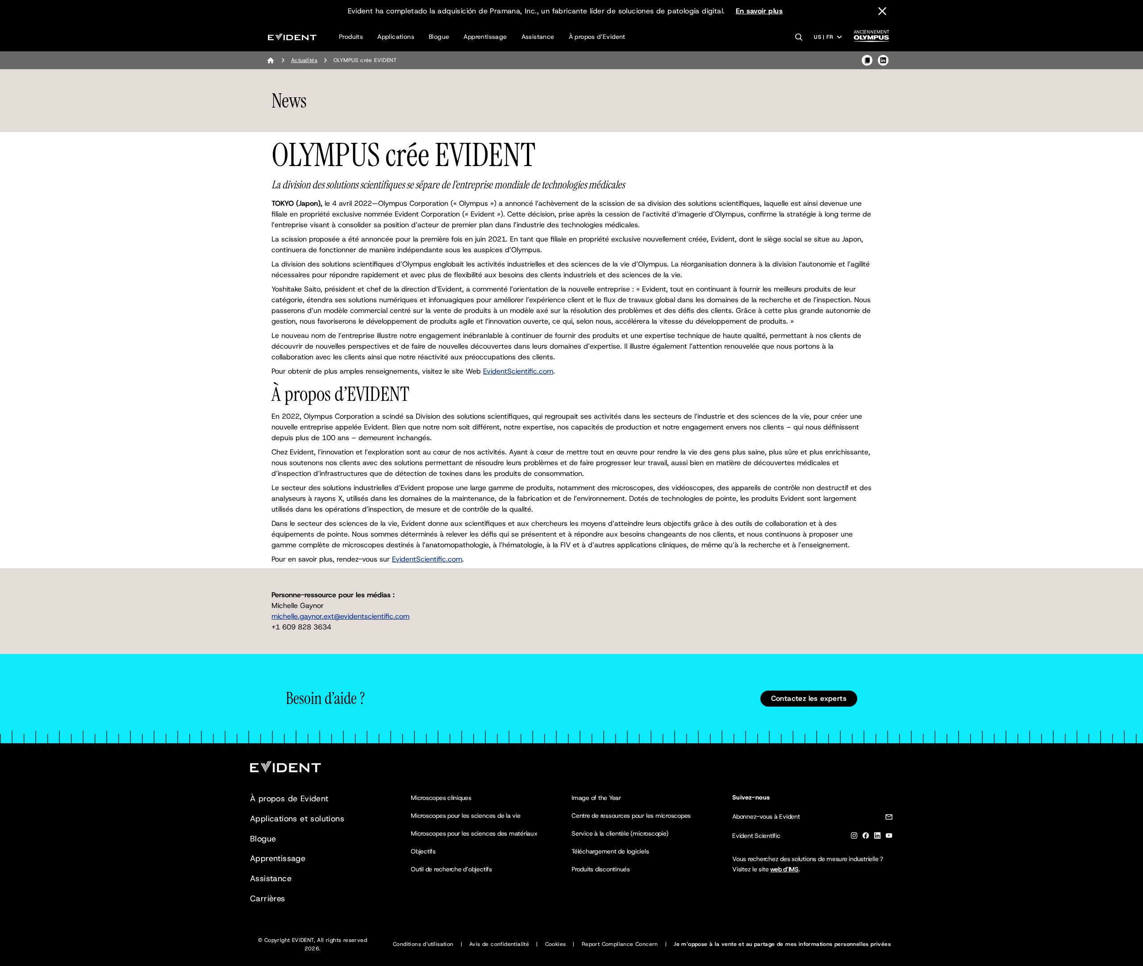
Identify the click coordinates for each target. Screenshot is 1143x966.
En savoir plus (759, 11)
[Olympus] (871, 38)
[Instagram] (854, 837)
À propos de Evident (289, 798)
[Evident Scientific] (292, 37)
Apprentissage (485, 37)
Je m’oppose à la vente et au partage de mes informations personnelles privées (782, 944)
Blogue (439, 37)
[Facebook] (866, 837)
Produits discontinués (601, 869)
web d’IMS (784, 869)
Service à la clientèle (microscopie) (620, 833)
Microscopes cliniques (441, 798)
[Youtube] (889, 837)
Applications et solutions (297, 818)
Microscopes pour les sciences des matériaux (474, 833)
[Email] (889, 818)
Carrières (267, 898)
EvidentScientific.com (518, 371)
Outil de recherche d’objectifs (451, 869)
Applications (395, 37)
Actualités (304, 60)
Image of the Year (596, 798)
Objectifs (423, 851)
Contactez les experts (809, 698)
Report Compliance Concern (620, 944)
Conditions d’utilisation (423, 944)
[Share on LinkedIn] (883, 60)
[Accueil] (270, 60)
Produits (351, 37)
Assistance (538, 37)
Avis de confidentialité (499, 944)
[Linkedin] (877, 837)
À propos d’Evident (597, 37)
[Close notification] (882, 11)
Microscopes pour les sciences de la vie (466, 816)
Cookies (555, 944)
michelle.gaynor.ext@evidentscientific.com (340, 616)
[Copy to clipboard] (867, 60)
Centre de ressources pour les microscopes (631, 816)
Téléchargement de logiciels (610, 851)
